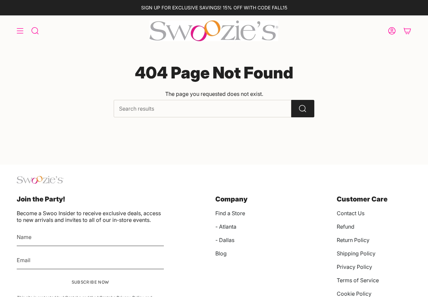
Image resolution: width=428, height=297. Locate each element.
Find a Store (230, 213)
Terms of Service (358, 280)
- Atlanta (225, 226)
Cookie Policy (354, 293)
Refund (345, 226)
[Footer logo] (40, 180)
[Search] (302, 108)
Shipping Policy (356, 253)
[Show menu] (20, 30)
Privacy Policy (354, 266)
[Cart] (407, 30)
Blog (221, 253)
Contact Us (350, 213)
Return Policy (353, 240)
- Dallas (224, 240)
